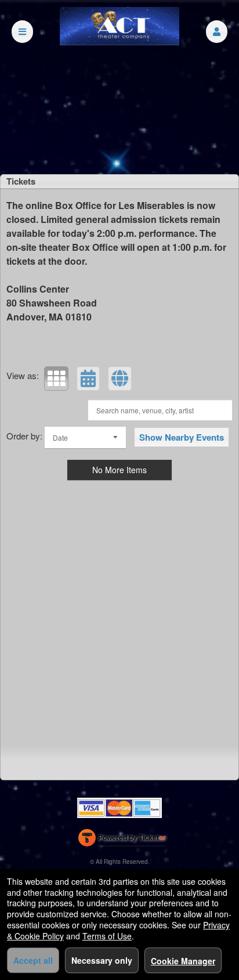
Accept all (33, 960)
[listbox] (85, 437)
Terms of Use (107, 936)
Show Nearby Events (181, 437)
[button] (216, 31)
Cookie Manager (183, 961)
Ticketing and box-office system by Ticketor (122, 840)
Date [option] (60, 437)
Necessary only (101, 960)
